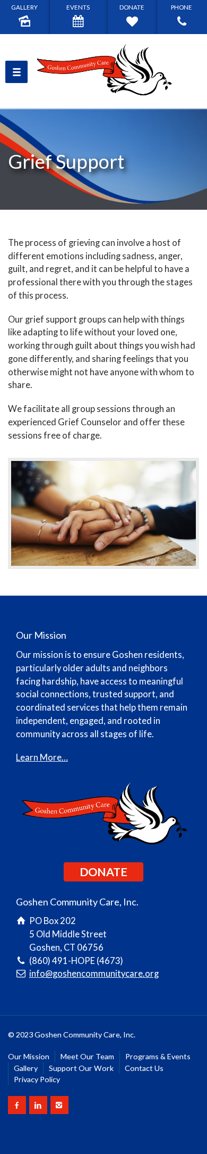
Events (78, 7)
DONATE (103, 872)
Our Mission (28, 1056)
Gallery (24, 7)
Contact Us (144, 1068)
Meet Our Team (87, 1056)
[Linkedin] (38, 1105)
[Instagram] (59, 1105)
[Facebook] (17, 1105)
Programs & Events (158, 1056)
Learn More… (42, 757)
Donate (131, 7)
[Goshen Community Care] (103, 71)
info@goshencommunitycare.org (94, 973)
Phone (181, 7)
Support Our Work (81, 1068)
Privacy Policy (37, 1079)
